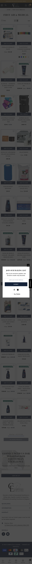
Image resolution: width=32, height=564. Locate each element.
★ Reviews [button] (30, 283)
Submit (16, 284)
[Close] (28, 265)
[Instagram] (18, 290)
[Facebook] (14, 290)
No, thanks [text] (17, 294)
